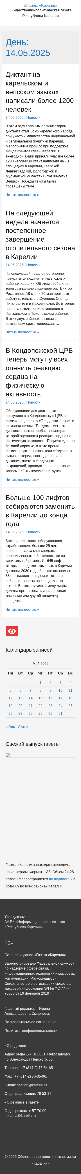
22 (40, 706)
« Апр (10, 726)
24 (60, 706)
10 (60, 690)
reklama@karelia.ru (20, 1116)
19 (11, 706)
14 (31, 698)
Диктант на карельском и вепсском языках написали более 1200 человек (40, 92)
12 (11, 698)
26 (11, 713)
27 (20, 713)
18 (70, 698)
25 (70, 706)
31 (60, 713)
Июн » (23, 726)
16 (50, 698)
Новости (33, 117)
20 (20, 706)
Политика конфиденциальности (30, 1031)
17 (60, 698)
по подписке (59, 879)
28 (31, 713)
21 (31, 706)
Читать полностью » (22, 195)
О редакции (16, 1046)
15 (40, 698)
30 (50, 713)
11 (70, 690)
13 (20, 698)
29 (40, 713)
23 (50, 706)
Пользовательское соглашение (30, 1022)
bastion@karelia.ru (32, 1085)
